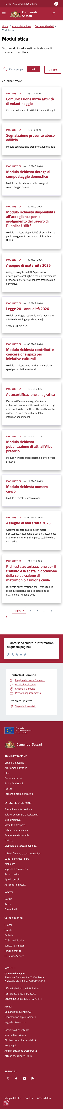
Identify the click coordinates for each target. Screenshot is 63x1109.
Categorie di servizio (18, 803)
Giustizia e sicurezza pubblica (21, 846)
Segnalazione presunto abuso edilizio (30, 137)
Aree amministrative (16, 768)
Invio (33, 69)
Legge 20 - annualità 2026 (27, 308)
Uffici (7, 773)
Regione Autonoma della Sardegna (21, 4)
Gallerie (9, 935)
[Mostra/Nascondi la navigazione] (4, 14)
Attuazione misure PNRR (18, 1056)
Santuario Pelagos (14, 945)
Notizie (8, 899)
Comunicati (11, 909)
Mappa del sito (12, 1098)
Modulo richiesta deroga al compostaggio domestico (28, 174)
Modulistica (13, 93)
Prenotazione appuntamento (20, 1017)
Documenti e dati (44, 26)
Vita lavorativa (13, 820)
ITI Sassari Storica (14, 940)
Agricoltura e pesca (15, 884)
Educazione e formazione (18, 809)
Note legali (10, 1045)
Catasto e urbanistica (16, 830)
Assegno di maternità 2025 (28, 523)
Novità (9, 892)
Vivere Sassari (14, 918)
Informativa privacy (15, 1035)
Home (5, 26)
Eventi (8, 930)
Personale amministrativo (19, 794)
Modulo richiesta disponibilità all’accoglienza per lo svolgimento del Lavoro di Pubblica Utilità (30, 219)
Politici (8, 788)
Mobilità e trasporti (15, 825)
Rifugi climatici (13, 951)
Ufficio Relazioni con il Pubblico (21, 988)
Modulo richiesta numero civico (27, 488)
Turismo (9, 840)
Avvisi (8, 904)
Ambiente (10, 864)
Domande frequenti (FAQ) (18, 1012)
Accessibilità (44, 1098)
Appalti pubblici (13, 879)
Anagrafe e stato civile (17, 835)
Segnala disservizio (15, 1022)
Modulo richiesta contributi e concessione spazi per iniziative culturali (30, 354)
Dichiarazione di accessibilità (20, 1040)
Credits (29, 1098)
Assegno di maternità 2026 (28, 265)
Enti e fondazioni (14, 783)
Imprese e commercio (16, 869)
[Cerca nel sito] (54, 14)
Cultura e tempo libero (17, 859)
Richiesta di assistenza (17, 1030)
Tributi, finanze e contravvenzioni (23, 853)
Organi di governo (14, 763)
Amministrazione (21, 26)
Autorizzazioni (12, 874)
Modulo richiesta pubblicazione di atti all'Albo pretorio (29, 446)
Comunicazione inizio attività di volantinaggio (30, 101)
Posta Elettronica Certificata (20, 993)
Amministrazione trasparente (21, 1051)
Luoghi (8, 925)
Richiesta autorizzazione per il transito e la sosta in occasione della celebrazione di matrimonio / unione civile (31, 573)
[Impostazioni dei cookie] (6, 1103)
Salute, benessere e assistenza (21, 814)
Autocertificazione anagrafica (30, 394)
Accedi (8, 1006)
